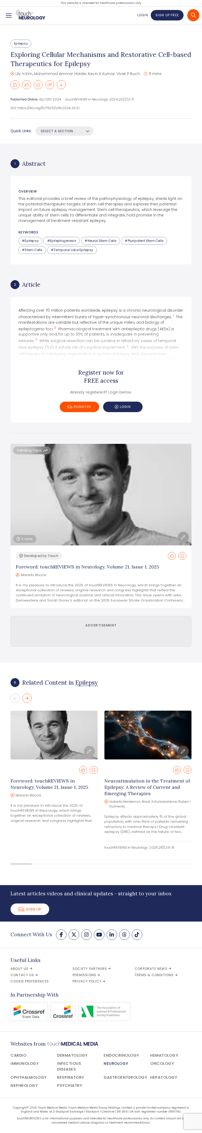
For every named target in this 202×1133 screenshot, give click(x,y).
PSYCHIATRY (69, 1085)
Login (142, 15)
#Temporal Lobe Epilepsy (72, 250)
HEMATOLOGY (164, 1055)
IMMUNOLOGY (25, 1063)
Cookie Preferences (30, 981)
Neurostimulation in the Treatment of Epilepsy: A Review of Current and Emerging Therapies (147, 787)
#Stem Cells (32, 250)
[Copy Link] (49, 84)
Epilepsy (21, 43)
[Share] (15, 84)
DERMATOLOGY (72, 1055)
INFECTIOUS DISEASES (69, 1066)
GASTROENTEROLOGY (125, 1077)
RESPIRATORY (70, 1077)
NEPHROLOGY (24, 1085)
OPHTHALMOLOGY (29, 1077)
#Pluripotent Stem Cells (144, 240)
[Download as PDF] (61, 84)
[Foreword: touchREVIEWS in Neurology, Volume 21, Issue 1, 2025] (54, 735)
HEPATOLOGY (163, 1077)
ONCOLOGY (162, 1063)
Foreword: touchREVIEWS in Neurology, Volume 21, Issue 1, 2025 (87, 567)
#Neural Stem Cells (100, 240)
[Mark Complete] (26, 84)
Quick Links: (21, 131)
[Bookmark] (38, 84)
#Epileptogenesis (61, 240)
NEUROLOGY (116, 1063)
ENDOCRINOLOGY (121, 1055)
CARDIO (18, 1055)
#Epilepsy (30, 240)
